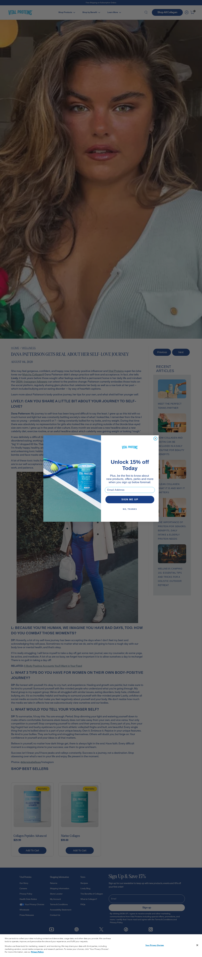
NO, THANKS (130, 509)
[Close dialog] (155, 438)
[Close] (197, 945)
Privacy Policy (37, 952)
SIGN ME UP (129, 499)
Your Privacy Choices (154, 945)
